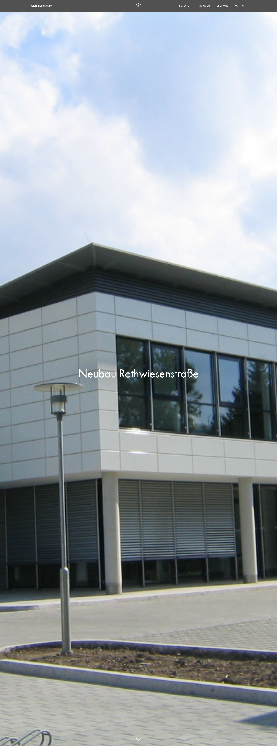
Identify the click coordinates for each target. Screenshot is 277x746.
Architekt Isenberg (42, 6)
